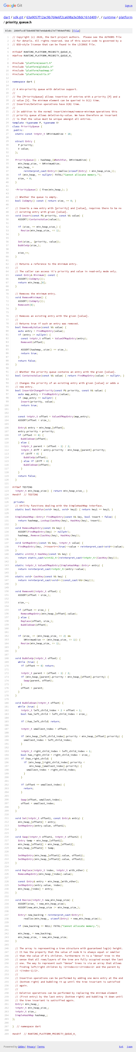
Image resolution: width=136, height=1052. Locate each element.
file (76, 30)
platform (125, 17)
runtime (109, 17)
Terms (41, 1046)
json (129, 1046)
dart (7, 17)
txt (121, 1046)
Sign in (128, 5)
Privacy (31, 1046)
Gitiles (21, 1046)
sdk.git (18, 17)
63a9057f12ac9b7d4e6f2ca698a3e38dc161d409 (61, 17)
